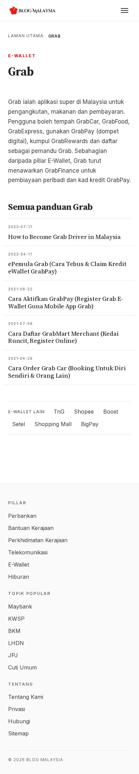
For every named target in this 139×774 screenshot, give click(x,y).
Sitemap (18, 733)
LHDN (16, 643)
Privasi (16, 709)
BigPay (90, 424)
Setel (18, 424)
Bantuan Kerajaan (31, 528)
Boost (110, 411)
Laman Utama (26, 35)
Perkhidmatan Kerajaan (37, 540)
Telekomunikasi (28, 552)
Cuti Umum (22, 667)
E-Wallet (22, 55)
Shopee (84, 411)
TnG (59, 411)
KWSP (16, 618)
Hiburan (18, 576)
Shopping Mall (53, 424)
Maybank (20, 606)
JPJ (13, 655)
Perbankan (22, 515)
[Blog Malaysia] (31, 10)
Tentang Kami (25, 696)
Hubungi (19, 721)
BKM (14, 630)
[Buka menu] (124, 10)
